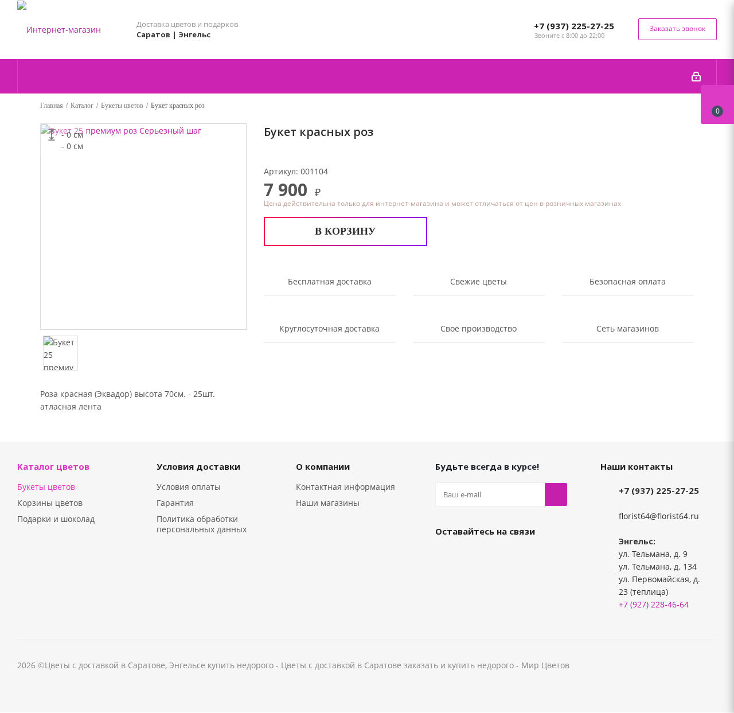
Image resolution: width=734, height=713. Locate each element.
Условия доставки (198, 466)
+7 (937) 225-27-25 (574, 26)
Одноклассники (475, 557)
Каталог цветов (53, 466)
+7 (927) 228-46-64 (654, 604)
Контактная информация (345, 486)
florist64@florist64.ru (659, 516)
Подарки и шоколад (56, 518)
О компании (323, 466)
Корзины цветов (50, 502)
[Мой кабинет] (696, 76)
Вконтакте (446, 557)
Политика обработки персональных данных (202, 524)
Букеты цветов (46, 486)
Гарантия (175, 502)
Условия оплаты (189, 486)
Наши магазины (328, 502)
